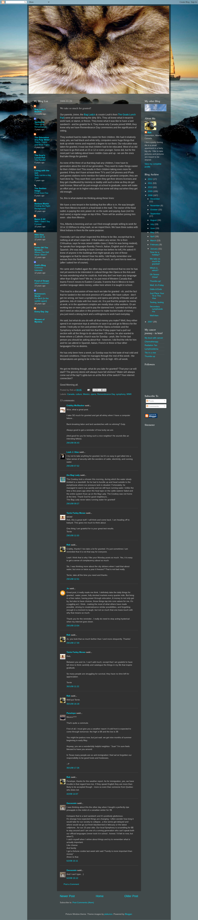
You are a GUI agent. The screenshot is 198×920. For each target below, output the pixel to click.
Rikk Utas (39, 234)
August (153, 220)
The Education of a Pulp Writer (42, 138)
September (155, 213)
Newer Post (67, 896)
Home (99, 896)
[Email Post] (88, 390)
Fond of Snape (41, 281)
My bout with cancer (154, 338)
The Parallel (40, 160)
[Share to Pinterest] (104, 390)
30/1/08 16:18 (73, 704)
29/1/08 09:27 (73, 503)
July (152, 224)
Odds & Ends (156, 289)
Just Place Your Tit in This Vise (157, 296)
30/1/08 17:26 (73, 768)
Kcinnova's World (40, 295)
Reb (68, 545)
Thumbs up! (155, 281)
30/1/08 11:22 (73, 686)
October (154, 209)
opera (93, 394)
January (154, 249)
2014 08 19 (39, 237)
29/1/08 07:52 (73, 466)
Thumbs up (150, 356)
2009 (150, 191)
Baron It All (39, 219)
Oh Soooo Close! (154, 275)
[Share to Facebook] (102, 390)
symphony (120, 394)
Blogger (128, 914)
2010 (150, 187)
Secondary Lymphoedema (156, 309)
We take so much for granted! (155, 261)
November (155, 205)
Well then (154, 315)
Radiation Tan (151, 345)
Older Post (131, 896)
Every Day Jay (41, 311)
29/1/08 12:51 (73, 579)
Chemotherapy (151, 341)
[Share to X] (99, 390)
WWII (129, 394)
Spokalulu (39, 122)
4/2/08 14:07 (72, 794)
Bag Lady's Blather (40, 110)
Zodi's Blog (40, 265)
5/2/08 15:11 (72, 861)
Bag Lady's (89, 114)
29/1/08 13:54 (73, 625)
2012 (150, 179)
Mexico (86, 394)
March (153, 240)
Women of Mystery (39, 320)
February (154, 244)
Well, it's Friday (157, 285)
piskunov (108, 914)
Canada (71, 394)
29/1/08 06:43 (73, 443)
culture (79, 394)
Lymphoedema (151, 349)
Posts (151, 401)
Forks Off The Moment (41, 248)
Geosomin (72, 803)
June (152, 228)
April (152, 236)
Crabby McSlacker (75, 405)
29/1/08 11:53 (73, 535)
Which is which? (154, 269)
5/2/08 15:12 (72, 878)
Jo (68, 588)
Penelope (71, 713)
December (155, 199)
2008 (150, 195)
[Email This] (93, 390)
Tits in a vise (150, 352)
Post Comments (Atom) (83, 902)
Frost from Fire (41, 193)
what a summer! (41, 283)
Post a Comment (71, 884)
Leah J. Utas (73, 452)
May (152, 232)
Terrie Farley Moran (76, 513)
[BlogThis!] (96, 390)
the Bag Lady (73, 475)
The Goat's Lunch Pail (39, 156)
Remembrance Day (106, 394)
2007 (150, 322)
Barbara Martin (41, 203)
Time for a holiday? (155, 253)
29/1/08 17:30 (73, 643)
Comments (153, 406)
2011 (150, 183)
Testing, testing (157, 302)
